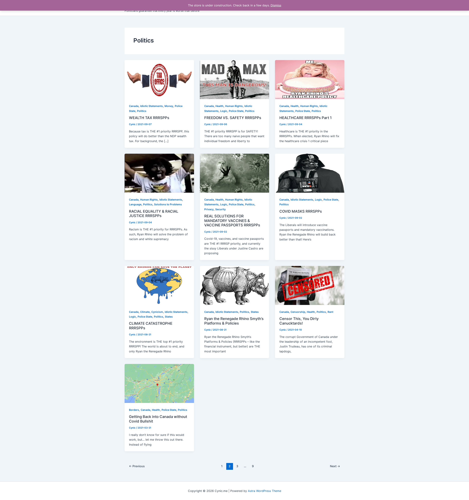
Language (135, 204)
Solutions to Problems (168, 204)
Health (219, 106)
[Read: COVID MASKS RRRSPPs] (309, 173)
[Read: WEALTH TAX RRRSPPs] (159, 79)
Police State (236, 110)
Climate (145, 311)
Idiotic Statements (151, 106)
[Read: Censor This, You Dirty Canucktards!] (309, 285)
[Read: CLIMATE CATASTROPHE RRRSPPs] (159, 285)
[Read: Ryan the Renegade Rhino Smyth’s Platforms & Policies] (234, 285)
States (169, 316)
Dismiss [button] (276, 5)
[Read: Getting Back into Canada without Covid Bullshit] (159, 383)
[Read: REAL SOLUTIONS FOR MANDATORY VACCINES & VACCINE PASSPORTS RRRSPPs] (234, 173)
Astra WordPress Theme (264, 491)
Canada (134, 106)
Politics (141, 110)
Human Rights (234, 106)
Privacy (209, 209)
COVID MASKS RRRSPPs (300, 211)
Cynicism (157, 311)
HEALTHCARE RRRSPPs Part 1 (305, 118)
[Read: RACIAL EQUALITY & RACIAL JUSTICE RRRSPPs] (159, 173)
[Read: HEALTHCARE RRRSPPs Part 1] (309, 79)
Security (220, 209)
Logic (223, 110)
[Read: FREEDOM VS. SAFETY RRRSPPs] (234, 79)
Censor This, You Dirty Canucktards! (299, 320)
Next (335, 466)
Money (169, 106)
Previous (137, 466)
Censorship (298, 311)
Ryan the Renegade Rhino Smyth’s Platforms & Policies (234, 320)
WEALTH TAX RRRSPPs (149, 118)
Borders (134, 409)
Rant (330, 311)
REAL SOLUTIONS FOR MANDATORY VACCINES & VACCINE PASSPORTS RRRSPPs (232, 220)
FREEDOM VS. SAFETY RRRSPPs (232, 118)
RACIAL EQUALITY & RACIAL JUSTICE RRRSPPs (153, 213)
